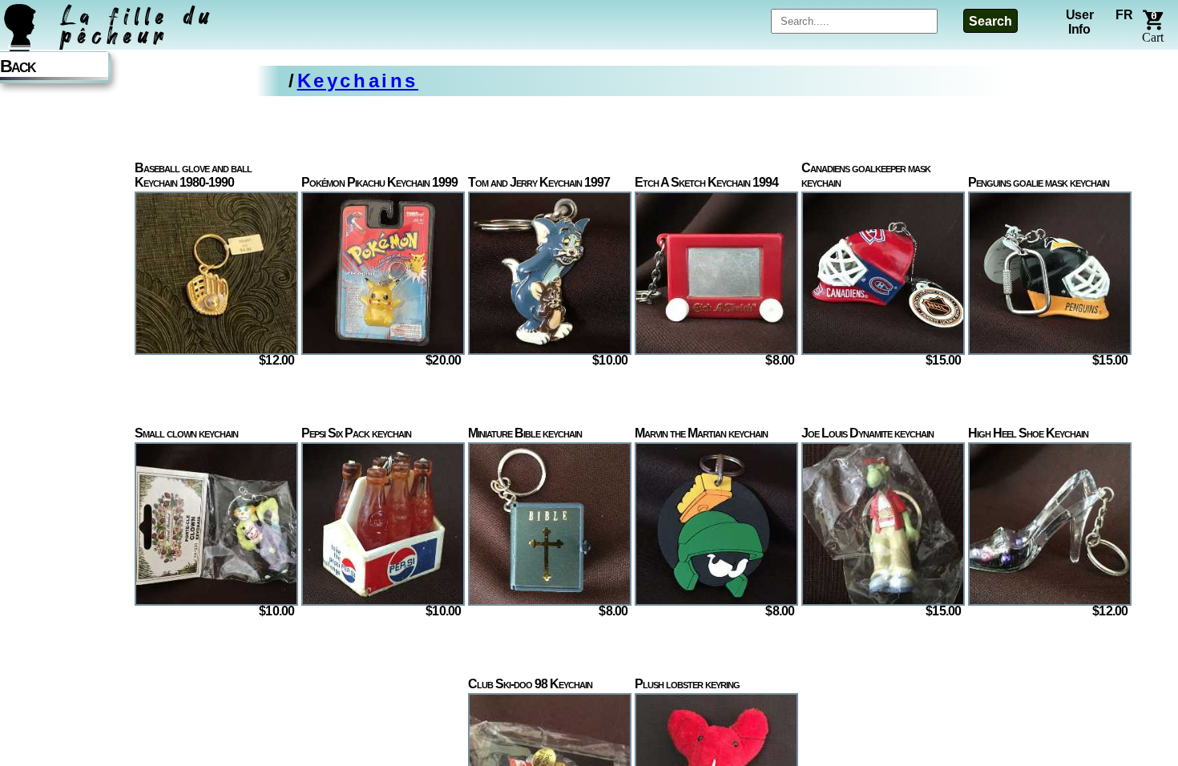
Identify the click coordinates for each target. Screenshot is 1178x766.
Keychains (357, 80)
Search (990, 21)
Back (17, 66)
